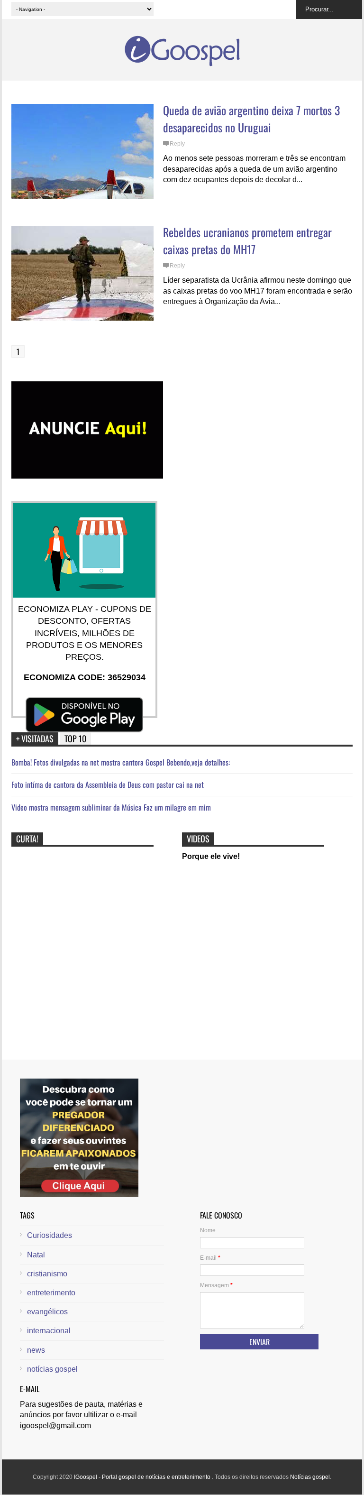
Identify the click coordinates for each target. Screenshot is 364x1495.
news (36, 1350)
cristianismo (47, 1274)
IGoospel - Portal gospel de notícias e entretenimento (143, 1477)
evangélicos (47, 1312)
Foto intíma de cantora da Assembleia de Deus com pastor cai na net (107, 784)
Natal (36, 1255)
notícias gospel (52, 1369)
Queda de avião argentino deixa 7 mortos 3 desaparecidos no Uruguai (251, 119)
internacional (49, 1331)
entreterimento (51, 1293)
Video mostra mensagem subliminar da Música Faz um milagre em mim (111, 807)
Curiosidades (49, 1235)
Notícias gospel (310, 1477)
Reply (177, 143)
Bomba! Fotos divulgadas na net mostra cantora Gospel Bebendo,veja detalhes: (120, 762)
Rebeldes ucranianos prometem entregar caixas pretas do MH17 (247, 240)
